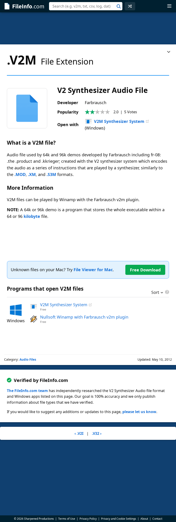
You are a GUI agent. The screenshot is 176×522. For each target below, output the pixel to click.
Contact (157, 519)
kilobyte (32, 216)
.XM (32, 174)
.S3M (51, 174)
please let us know (139, 411)
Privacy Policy (88, 519)
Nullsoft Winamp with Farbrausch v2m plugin (84, 317)
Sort (155, 293)
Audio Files (27, 359)
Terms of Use (66, 519)
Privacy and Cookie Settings (118, 519)
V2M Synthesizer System (119, 121)
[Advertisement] (88, 28)
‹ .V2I (78, 433)
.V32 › (97, 433)
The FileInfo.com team (27, 390)
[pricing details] (166, 292)
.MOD (20, 174)
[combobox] (85, 6)
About (144, 519)
